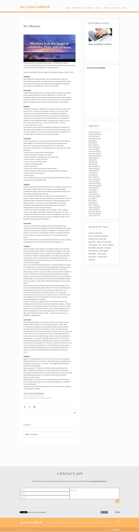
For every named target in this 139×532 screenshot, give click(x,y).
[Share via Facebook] (24, 407)
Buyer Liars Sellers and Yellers (98, 236)
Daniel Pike (102, 239)
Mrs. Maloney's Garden (96, 248)
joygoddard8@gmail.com (98, 481)
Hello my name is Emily (104, 242)
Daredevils (92, 242)
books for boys (102, 256)
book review (92, 256)
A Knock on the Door (95, 233)
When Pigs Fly (103, 251)
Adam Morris (116, 529)
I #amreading (93, 245)
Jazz (99, 245)
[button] (89, 8)
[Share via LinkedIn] (34, 407)
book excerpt (101, 254)
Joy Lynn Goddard (108, 245)
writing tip (92, 259)
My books (108, 248)
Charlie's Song (93, 239)
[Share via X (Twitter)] (29, 407)
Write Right (92, 254)
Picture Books (93, 251)
